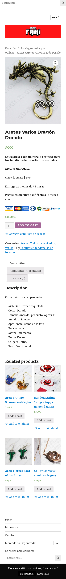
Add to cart (28, 225)
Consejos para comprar (19, 550)
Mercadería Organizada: (20, 543)
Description (18, 263)
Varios (9, 247)
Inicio (8, 519)
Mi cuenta (11, 527)
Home (8, 48)
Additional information (25, 270)
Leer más (43, 573)
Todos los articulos (42, 243)
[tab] (17, 263)
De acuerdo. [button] (26, 573)
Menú (55, 17)
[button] (25, 234)
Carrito (9, 535)
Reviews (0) (17, 278)
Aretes (21, 52)
